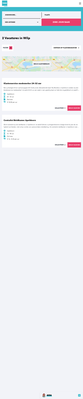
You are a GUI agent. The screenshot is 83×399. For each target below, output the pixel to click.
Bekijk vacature (74, 108)
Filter (7, 48)
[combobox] (61, 15)
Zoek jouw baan (61, 22)
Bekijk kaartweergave (41, 64)
